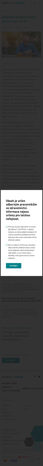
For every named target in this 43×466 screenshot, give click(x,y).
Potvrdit (14, 266)
